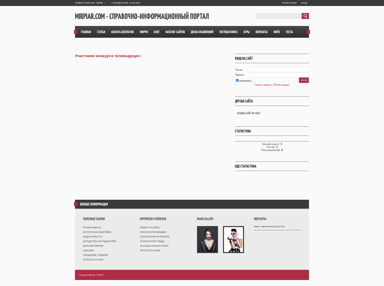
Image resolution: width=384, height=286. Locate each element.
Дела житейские (93, 246)
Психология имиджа (153, 232)
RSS (108, 3)
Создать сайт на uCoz (248, 113)
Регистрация (289, 3)
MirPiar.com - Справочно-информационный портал (142, 16)
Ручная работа (92, 227)
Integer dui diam (93, 259)
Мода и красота (92, 236)
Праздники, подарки (95, 255)
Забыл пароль (263, 84)
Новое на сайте (150, 227)
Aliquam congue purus (154, 246)
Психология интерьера (154, 236)
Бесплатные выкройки (97, 232)
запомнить (245, 80)
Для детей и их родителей (99, 241)
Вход (304, 3)
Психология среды (152, 241)
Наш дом (88, 250)
